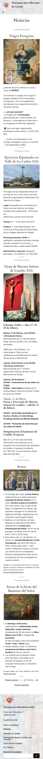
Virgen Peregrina (21, 36)
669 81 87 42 (12, 720)
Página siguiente (21, 685)
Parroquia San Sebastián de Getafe (19, 707)
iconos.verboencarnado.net (13, 572)
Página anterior (11, 680)
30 (37, 680)
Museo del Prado (9, 674)
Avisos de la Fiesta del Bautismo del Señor (21, 589)
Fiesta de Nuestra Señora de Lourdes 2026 (21, 269)
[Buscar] (36, 755)
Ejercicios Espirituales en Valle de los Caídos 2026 (21, 159)
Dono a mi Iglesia (11, 725)
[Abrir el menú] (3, 12)
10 (32, 680)
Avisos (21, 467)
